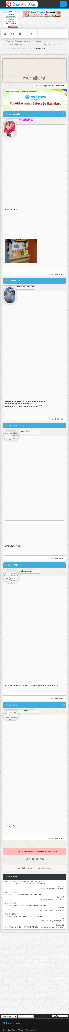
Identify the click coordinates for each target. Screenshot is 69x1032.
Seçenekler (47, 86)
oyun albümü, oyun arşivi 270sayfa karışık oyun (25, 882)
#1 (64, 113)
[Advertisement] (42, 24)
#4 (64, 565)
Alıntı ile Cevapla (57, 274)
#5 (64, 704)
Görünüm (58, 86)
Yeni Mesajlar (12, 33)
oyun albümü (34, 78)
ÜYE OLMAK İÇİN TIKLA (34, 859)
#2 (64, 280)
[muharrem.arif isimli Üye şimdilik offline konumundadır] (11, 577)
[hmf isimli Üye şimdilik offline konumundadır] (11, 715)
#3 (64, 425)
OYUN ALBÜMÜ (11, 914)
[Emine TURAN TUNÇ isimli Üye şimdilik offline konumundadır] (10, 294)
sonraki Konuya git (44, 868)
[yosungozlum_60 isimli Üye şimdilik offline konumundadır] (10, 127)
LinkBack (38, 86)
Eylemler (32, 33)
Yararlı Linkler (21, 33)
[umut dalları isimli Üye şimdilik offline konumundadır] (11, 436)
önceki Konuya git (25, 868)
